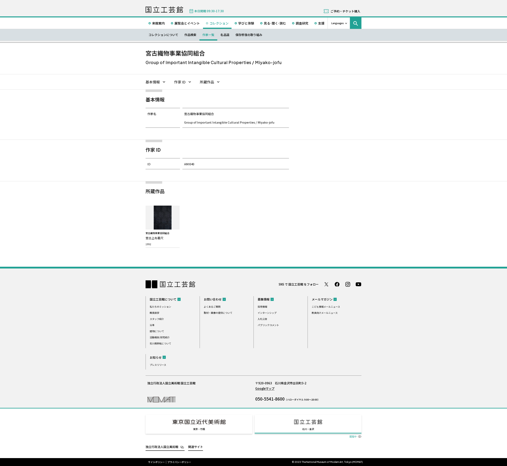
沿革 (152, 325)
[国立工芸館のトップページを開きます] (161, 399)
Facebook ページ (337, 284)
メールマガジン (322, 299)
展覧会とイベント (187, 23)
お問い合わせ (213, 299)
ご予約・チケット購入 (345, 11)
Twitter (326, 284)
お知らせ (156, 357)
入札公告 (262, 318)
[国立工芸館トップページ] (164, 10)
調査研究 (302, 23)
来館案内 (158, 23)
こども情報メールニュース (326, 306)
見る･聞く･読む (275, 23)
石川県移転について (160, 343)
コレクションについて (163, 35)
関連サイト (195, 447)
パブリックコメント (268, 325)
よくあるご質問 (212, 306)
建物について (157, 331)
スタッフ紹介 (157, 318)
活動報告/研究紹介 (160, 337)
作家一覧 (208, 35)
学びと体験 (246, 23)
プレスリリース (158, 364)
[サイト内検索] (355, 23)
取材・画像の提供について (218, 312)
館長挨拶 (154, 312)
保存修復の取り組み (248, 35)
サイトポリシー (156, 462)
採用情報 (262, 306)
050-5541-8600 (270, 399)
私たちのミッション (160, 306)
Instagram (348, 284)
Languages (337, 23)
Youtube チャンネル (358, 284)
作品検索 (190, 35)
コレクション (219, 23)
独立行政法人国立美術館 (162, 447)
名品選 (224, 35)
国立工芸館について (163, 299)
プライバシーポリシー (179, 462)
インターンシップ (267, 312)
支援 (321, 23)
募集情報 (264, 299)
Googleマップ (264, 388)
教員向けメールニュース (325, 312)
